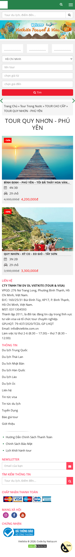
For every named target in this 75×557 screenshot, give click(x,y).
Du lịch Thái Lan (12, 357)
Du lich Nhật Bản (13, 363)
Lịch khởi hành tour (19, 450)
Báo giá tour (10, 417)
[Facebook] (14, 515)
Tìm (39, 92)
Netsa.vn (52, 541)
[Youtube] (23, 515)
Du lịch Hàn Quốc (13, 370)
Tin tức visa (9, 397)
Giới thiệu (8, 424)
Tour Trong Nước (31, 106)
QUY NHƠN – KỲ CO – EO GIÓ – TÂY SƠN (30, 254)
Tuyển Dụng (10, 410)
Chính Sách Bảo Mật (19, 444)
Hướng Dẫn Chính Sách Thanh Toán (29, 437)
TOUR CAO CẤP (55, 106)
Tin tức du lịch (11, 403)
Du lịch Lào (9, 377)
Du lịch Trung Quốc (15, 350)
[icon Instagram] (6, 515)
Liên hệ (7, 390)
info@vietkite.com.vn (25, 328)
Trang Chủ (10, 106)
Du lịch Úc (8, 383)
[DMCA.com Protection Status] (37, 547)
